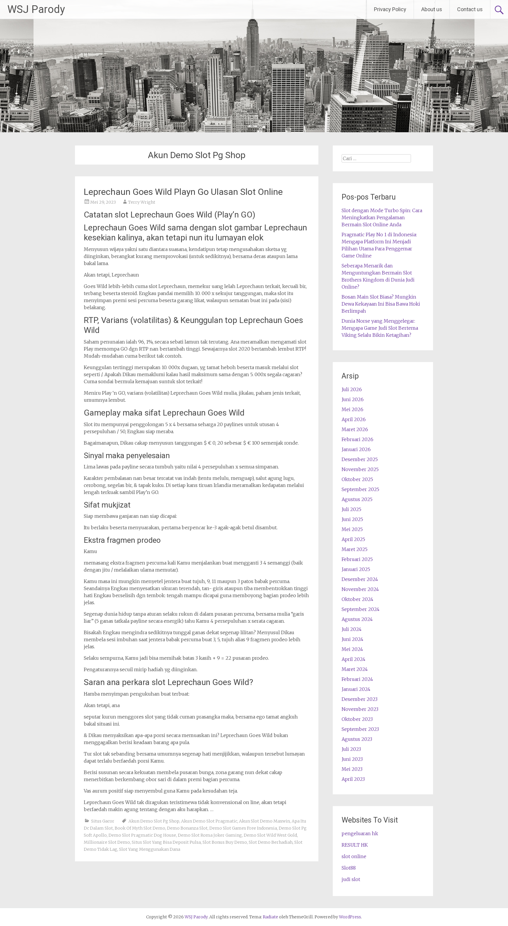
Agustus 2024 (357, 619)
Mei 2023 (352, 769)
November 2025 (360, 469)
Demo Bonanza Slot (187, 828)
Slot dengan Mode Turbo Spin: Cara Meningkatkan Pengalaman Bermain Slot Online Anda (382, 217)
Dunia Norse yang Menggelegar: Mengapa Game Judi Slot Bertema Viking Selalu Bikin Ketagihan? (380, 328)
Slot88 (349, 868)
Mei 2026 (352, 409)
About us (431, 9)
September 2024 (361, 609)
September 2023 (360, 729)
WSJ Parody (36, 9)
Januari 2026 (356, 449)
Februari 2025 (357, 559)
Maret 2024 (355, 669)
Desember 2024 (360, 579)
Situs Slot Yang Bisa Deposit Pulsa (166, 842)
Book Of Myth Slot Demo (140, 828)
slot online (354, 856)
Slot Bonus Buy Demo (225, 842)
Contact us (470, 9)
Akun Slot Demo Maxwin (264, 821)
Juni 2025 (352, 519)
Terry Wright (141, 202)
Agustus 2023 (357, 739)
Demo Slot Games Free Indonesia (243, 828)
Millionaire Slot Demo (107, 842)
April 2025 (353, 539)
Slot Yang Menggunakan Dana (149, 849)
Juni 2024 (352, 639)
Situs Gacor (102, 821)
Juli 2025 (351, 509)
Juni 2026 (353, 399)
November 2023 (360, 709)
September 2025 (360, 489)
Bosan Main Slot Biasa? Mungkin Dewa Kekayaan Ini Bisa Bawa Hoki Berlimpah (381, 304)
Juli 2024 (352, 629)
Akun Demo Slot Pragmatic (209, 821)
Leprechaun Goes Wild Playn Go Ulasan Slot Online (183, 192)
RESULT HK (355, 845)
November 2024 (360, 589)
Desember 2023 (359, 699)
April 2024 (353, 659)
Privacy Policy (390, 9)
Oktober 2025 (357, 479)
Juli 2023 (351, 749)
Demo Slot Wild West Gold (270, 835)
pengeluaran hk (360, 833)
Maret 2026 (355, 429)
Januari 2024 (356, 689)
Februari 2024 (357, 679)
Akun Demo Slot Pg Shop (153, 821)
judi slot (351, 879)
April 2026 (354, 419)
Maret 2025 (354, 549)
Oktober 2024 (357, 599)
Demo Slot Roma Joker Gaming (210, 835)
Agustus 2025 (357, 499)
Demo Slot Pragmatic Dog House (142, 835)
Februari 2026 (357, 439)
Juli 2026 (352, 389)
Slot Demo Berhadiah (271, 842)
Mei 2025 (352, 529)
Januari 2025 (356, 569)
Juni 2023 (352, 759)
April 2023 (353, 779)
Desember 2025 (360, 459)
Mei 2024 (352, 649)
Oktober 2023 (357, 719)
